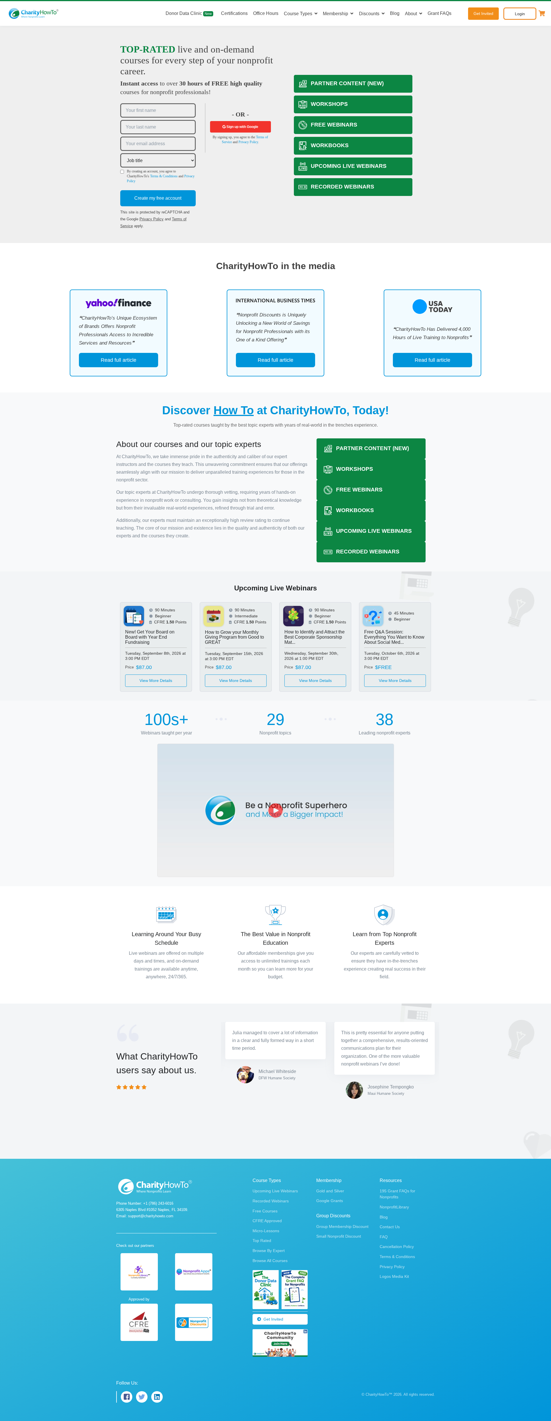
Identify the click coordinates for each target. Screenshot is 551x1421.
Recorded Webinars (271, 1201)
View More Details (155, 680)
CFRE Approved (267, 1220)
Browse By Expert (269, 1250)
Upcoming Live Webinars (275, 1191)
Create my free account (157, 198)
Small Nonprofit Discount (338, 1236)
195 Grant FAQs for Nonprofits (397, 1194)
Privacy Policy (151, 219)
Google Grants (329, 1200)
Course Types (298, 13)
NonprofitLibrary (394, 1207)
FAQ (384, 1237)
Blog (394, 13)
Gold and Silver (330, 1191)
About (411, 13)
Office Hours (265, 13)
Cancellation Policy (397, 1246)
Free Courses (265, 1211)
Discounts (369, 13)
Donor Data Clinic (189, 13)
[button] (542, 13)
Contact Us (390, 1226)
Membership (335, 13)
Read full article (118, 360)
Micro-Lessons (266, 1230)
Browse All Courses (270, 1260)
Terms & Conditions (164, 176)
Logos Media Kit (394, 1276)
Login (520, 13)
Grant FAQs (439, 13)
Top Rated (262, 1240)
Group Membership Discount (342, 1226)
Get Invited (483, 13)
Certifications (234, 13)
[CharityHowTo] (34, 13)
